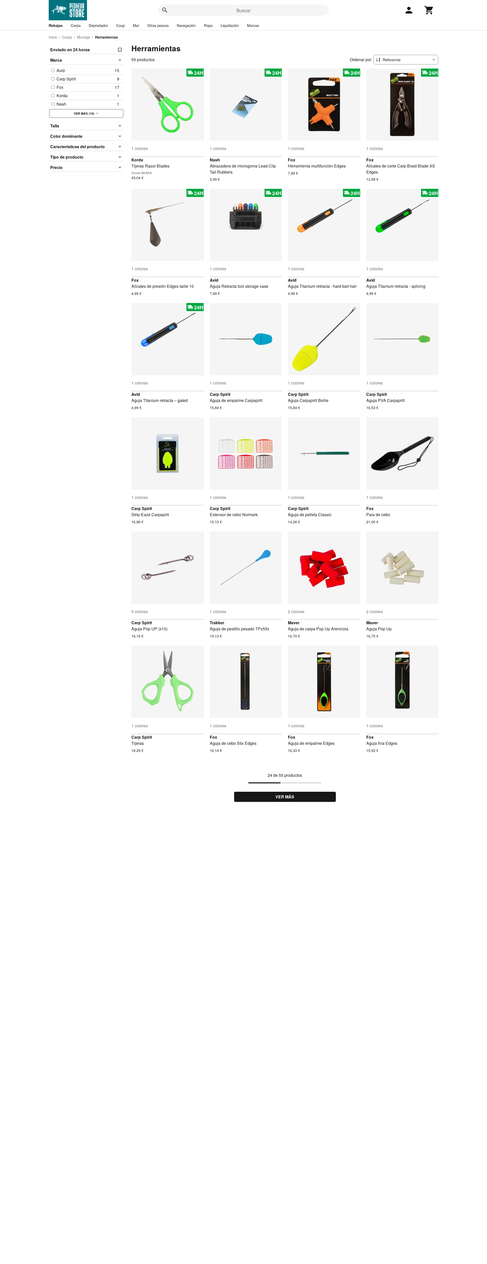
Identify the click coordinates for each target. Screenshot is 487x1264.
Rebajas (56, 25)
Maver (294, 623)
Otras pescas (158, 25)
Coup (120, 25)
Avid (214, 280)
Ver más (284, 797)
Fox (291, 160)
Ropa (208, 25)
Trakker (217, 623)
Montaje (83, 37)
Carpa (76, 25)
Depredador (98, 25)
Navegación (186, 25)
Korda (137, 160)
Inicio (53, 37)
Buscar (243, 10)
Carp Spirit (220, 394)
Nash (215, 160)
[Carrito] (429, 10)
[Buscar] (164, 10)
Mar (136, 25)
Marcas (253, 25)
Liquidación (230, 25)
